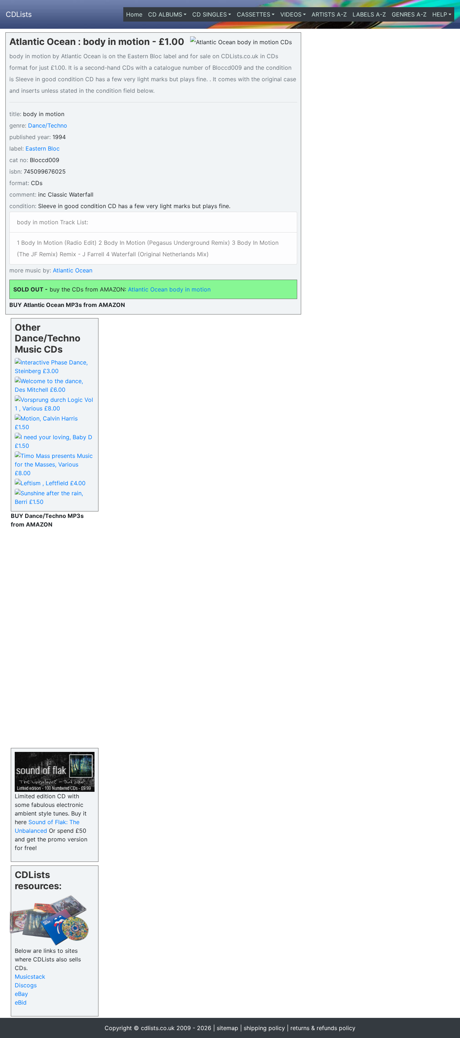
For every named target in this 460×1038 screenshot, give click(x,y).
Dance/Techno (47, 125)
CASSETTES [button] (253, 14)
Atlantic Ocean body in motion (169, 289)
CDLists (19, 14)
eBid (21, 1002)
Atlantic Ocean (71, 270)
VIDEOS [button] (291, 14)
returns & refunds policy (322, 1028)
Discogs (26, 985)
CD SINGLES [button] (209, 14)
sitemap (227, 1028)
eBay (21, 993)
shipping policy (264, 1028)
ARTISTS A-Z (329, 14)
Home (135, 14)
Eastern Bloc (43, 148)
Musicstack (30, 976)
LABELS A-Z (369, 14)
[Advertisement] (54, 636)
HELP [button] (439, 14)
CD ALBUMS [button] (165, 14)
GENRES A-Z (409, 14)
